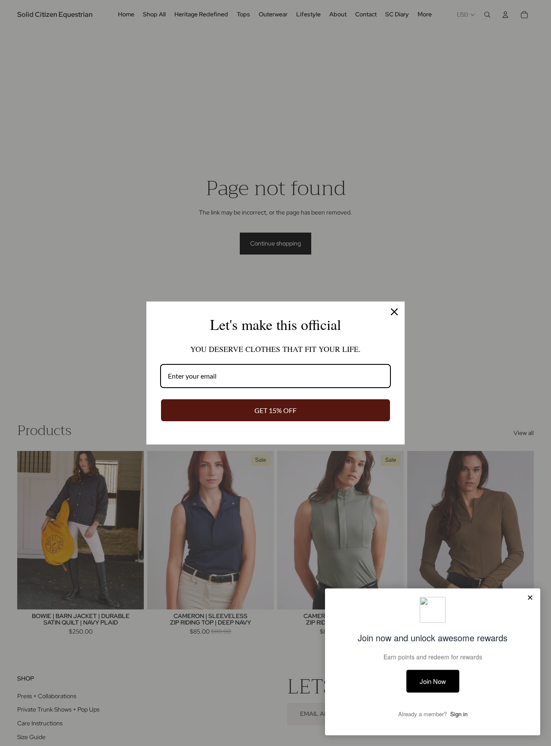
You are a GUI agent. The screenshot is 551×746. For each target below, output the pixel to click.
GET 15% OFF (275, 410)
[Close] (394, 312)
